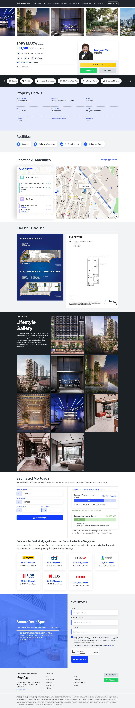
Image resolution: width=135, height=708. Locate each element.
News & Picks (86, 3)
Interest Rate (21, 506)
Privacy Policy (110, 645)
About (95, 3)
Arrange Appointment (109, 160)
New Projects (47, 3)
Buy (35, 3)
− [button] (116, 216)
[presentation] (5, 23)
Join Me (100, 3)
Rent (39, 3)
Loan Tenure (45, 506)
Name (73, 608)
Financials (64, 3)
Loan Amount (21, 498)
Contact (113, 3)
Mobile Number (77, 618)
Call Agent (99, 65)
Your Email (75, 627)
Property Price (22, 490)
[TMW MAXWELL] (85, 191)
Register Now (80, 659)
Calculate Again (41, 517)
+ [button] (116, 214)
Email (109, 71)
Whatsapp (90, 71)
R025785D (98, 53)
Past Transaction (74, 3)
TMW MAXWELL (22, 317)
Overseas (56, 3)
